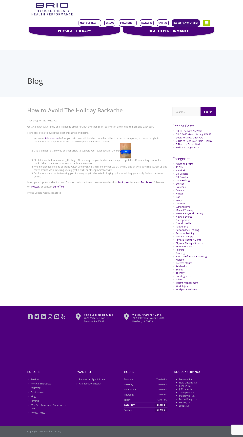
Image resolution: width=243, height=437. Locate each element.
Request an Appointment (92, 379)
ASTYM (179, 167)
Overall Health (183, 223)
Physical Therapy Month (189, 239)
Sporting (180, 253)
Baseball (180, 170)
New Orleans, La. (188, 382)
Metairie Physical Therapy (189, 213)
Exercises (181, 187)
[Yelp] (63, 317)
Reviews (35, 400)
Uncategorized (183, 276)
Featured (180, 190)
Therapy (180, 272)
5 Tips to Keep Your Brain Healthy (194, 140)
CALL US (110, 22)
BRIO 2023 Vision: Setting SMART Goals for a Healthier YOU (193, 136)
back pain (123, 182)
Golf (178, 196)
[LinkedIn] (43, 317)
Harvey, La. (185, 402)
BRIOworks (182, 177)
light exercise (51, 138)
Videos (179, 279)
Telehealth (181, 266)
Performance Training (187, 229)
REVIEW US (146, 22)
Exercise (180, 183)
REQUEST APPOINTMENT (185, 22)
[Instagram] (50, 317)
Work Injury (182, 286)
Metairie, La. (185, 379)
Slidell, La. (184, 405)
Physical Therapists (41, 383)
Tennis (179, 269)
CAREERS (162, 22)
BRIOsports (182, 173)
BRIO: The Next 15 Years (189, 131)
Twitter (35, 186)
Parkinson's (182, 226)
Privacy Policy (38, 412)
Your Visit (35, 387)
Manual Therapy (184, 210)
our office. (58, 186)
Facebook (146, 182)
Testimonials (37, 392)
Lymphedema (183, 206)
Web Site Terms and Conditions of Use (49, 406)
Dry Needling (183, 180)
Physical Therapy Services (189, 243)
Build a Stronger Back (187, 147)
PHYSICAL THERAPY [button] (74, 31)
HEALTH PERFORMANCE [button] (168, 31)
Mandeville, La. (187, 395)
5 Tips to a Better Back (188, 144)
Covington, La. (186, 392)
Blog (33, 396)
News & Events (184, 216)
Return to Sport (184, 246)
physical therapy (184, 236)
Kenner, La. (185, 385)
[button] (206, 23)
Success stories (184, 263)
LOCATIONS (126, 22)
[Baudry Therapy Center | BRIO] (52, 9)
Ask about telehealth (90, 383)
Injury (179, 200)
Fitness (179, 193)
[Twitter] (37, 317)
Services (35, 379)
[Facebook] (30, 317)
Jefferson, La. (186, 389)
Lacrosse (180, 203)
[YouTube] (57, 317)
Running (180, 249)
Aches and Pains (184, 163)
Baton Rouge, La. (188, 399)
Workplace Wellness (186, 289)
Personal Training (185, 233)
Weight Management (187, 282)
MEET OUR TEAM (88, 22)
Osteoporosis (183, 220)
